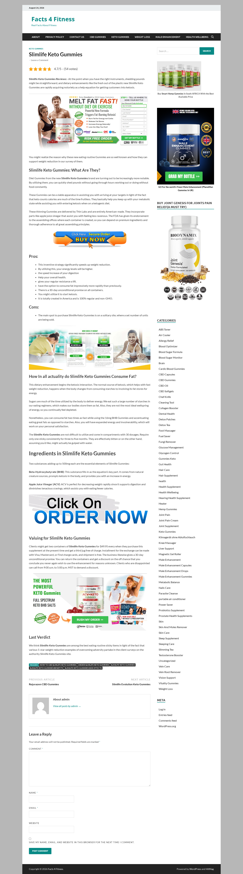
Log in (162, 709)
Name (33, 792)
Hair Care (164, 469)
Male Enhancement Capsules (175, 565)
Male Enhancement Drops (173, 570)
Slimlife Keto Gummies (123, 665)
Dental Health (167, 413)
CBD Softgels (166, 391)
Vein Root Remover (170, 672)
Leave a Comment (39, 60)
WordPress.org (167, 726)
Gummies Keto (167, 458)
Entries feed (165, 714)
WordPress (195, 869)
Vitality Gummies (169, 683)
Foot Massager (167, 430)
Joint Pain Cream (168, 520)
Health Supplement (170, 486)
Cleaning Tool (166, 402)
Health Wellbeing (197, 37)
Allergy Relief (166, 340)
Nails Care (164, 587)
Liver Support (166, 548)
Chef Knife (165, 396)
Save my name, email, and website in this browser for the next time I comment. (81, 842)
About (36, 37)
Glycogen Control (169, 453)
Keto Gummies (120, 37)
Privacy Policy (54, 37)
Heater (163, 503)
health (162, 481)
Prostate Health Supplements (175, 615)
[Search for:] (185, 51)
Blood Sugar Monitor (170, 357)
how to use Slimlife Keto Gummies (58, 665)
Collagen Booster (168, 408)
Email (33, 808)
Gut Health (165, 464)
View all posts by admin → (67, 706)
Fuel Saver (164, 436)
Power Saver (166, 604)
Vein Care (164, 666)
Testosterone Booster (171, 655)
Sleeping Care (166, 643)
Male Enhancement (168, 37)
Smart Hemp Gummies (172, 93)
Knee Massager (167, 542)
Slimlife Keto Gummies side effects (83, 668)
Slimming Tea (166, 649)
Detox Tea (164, 424)
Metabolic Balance (169, 582)
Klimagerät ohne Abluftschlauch (177, 537)
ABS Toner (164, 329)
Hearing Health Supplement (174, 497)
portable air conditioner (172, 599)
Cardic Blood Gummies (172, 368)
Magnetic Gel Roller (170, 554)
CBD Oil (163, 385)
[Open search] (212, 37)
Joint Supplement (169, 526)
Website (34, 823)
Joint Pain (164, 514)
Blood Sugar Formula (170, 351)
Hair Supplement (168, 475)
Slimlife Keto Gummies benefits (46, 668)
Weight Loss (142, 37)
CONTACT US (77, 37)
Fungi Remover (167, 441)
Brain (162, 363)
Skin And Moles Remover (173, 627)
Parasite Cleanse (168, 593)
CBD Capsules (167, 374)
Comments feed (168, 720)
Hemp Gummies (168, 509)
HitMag (210, 869)
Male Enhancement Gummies (175, 576)
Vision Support (167, 677)
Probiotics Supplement (172, 610)
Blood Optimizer (168, 346)
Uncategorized (167, 660)
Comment (36, 748)
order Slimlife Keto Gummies (93, 665)
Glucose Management (171, 447)
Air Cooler (164, 335)
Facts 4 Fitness (53, 19)
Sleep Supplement (169, 638)
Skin (161, 621)
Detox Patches (167, 419)
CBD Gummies (98, 37)
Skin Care (164, 632)
